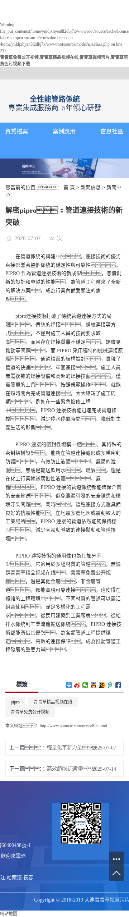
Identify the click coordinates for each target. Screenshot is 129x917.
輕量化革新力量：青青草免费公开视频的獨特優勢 (74, 747)
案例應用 (64, 131)
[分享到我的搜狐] (102, 685)
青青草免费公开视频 (30, 712)
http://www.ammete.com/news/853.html (73, 725)
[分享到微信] (85, 685)
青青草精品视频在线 (53, 702)
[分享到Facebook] (118, 685)
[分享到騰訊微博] (110, 685)
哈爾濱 (14, 877)
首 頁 (69, 187)
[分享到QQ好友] (94, 685)
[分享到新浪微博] (77, 685)
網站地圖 (8, 913)
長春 (28, 877)
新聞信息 (91, 187)
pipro (15, 702)
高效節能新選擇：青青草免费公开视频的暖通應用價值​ (74, 768)
